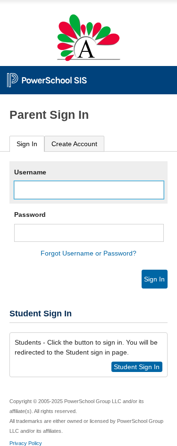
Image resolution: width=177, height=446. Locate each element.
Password (30, 214)
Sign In (27, 144)
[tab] (26, 144)
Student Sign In (137, 367)
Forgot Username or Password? (88, 253)
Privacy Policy (25, 443)
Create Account (74, 144)
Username (30, 172)
